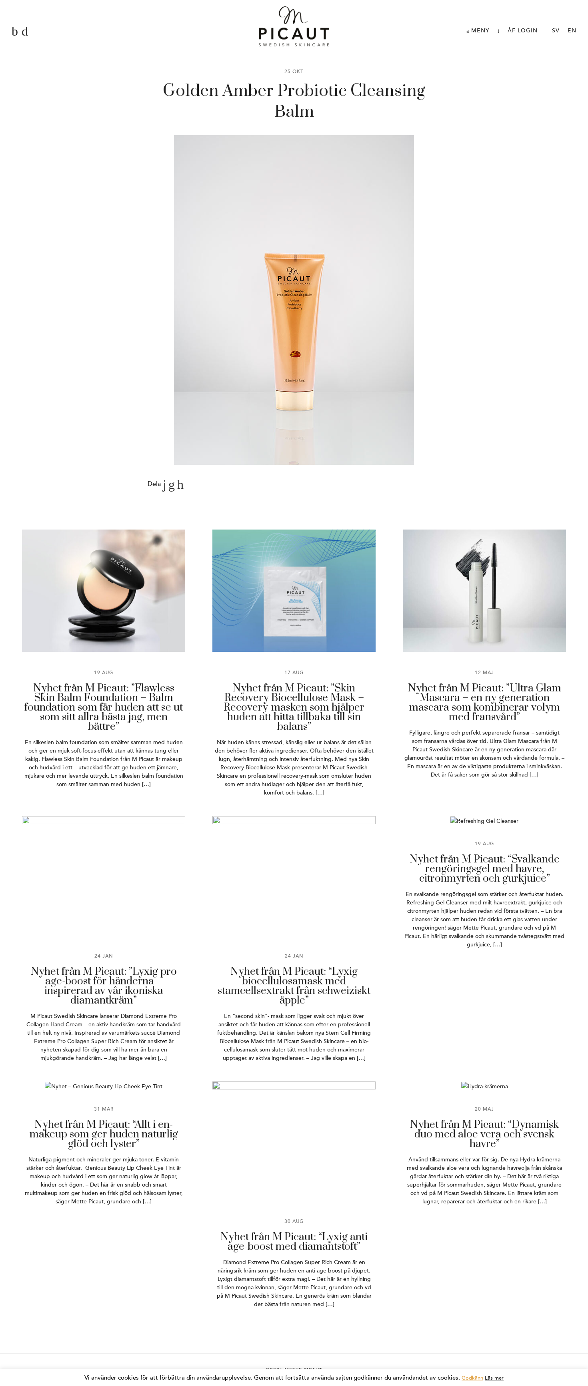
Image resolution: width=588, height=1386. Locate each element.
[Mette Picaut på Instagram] (25, 32)
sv (556, 30)
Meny (479, 30)
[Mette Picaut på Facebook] (15, 32)
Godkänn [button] (472, 1378)
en (572, 30)
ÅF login (523, 30)
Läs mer (494, 1378)
